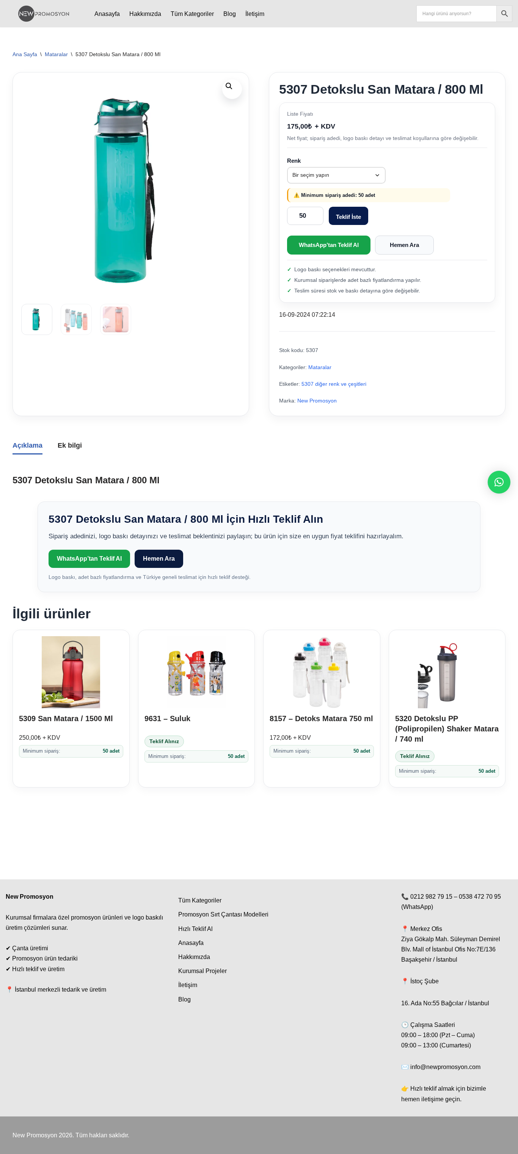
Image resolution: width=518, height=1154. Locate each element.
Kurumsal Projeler (202, 971)
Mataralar (56, 54)
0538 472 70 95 (480, 896)
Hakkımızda (145, 14)
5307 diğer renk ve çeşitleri (333, 384)
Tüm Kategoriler (192, 14)
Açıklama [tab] (27, 445)
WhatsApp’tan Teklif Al (329, 245)
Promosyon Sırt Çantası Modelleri (223, 914)
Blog (229, 14)
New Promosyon (317, 401)
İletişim (254, 14)
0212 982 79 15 (431, 896)
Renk (294, 160)
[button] (232, 89)
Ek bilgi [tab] (70, 445)
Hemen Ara (404, 245)
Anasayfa (107, 14)
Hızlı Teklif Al (195, 929)
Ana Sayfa (25, 54)
